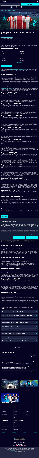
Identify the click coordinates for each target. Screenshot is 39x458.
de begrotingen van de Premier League (11, 71)
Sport (5, 10)
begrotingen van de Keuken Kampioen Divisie (18, 69)
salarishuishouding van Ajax (7, 88)
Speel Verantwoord (16, 426)
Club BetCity (3, 422)
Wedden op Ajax (4, 415)
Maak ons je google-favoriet (7, 38)
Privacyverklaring (20, 451)
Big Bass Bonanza (16, 417)
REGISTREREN (4, 216)
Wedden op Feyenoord (4, 418)
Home (2, 10)
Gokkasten (27, 418)
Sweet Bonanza (15, 411)
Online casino (27, 411)
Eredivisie (13, 10)
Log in (10, 4)
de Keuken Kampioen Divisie (8, 242)
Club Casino (3, 425)
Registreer (29, 4)
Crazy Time (15, 414)
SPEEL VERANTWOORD (25, 406)
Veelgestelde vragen (16, 429)
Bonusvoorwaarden (16, 425)
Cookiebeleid (15, 451)
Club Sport (3, 423)
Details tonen (33, 234)
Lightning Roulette (16, 415)
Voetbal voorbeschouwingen (5, 426)
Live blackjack (27, 417)
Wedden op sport (4, 411)
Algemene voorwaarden (16, 422)
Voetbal (9, 10)
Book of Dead (15, 418)
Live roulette (27, 415)
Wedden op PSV (4, 417)
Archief (24, 451)
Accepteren (32, 237)
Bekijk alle (36, 379)
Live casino (27, 414)
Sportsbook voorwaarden (17, 423)
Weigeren (19, 237)
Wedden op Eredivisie (4, 414)
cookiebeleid (19, 226)
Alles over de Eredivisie (4, 429)
